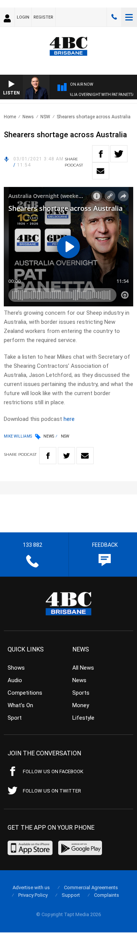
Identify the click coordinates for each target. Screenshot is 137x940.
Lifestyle (83, 717)
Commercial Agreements (91, 887)
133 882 (114, 17)
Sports (80, 692)
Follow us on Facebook (53, 771)
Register (43, 17)
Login (23, 17)
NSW (45, 116)
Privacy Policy (33, 895)
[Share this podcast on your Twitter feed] (118, 153)
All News (83, 667)
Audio (15, 680)
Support (71, 895)
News (28, 116)
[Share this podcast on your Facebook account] (100, 153)
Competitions (25, 692)
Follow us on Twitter (52, 791)
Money (80, 705)
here (69, 419)
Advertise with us (31, 887)
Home (10, 116)
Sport (15, 717)
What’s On (20, 705)
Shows (16, 667)
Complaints (106, 895)
